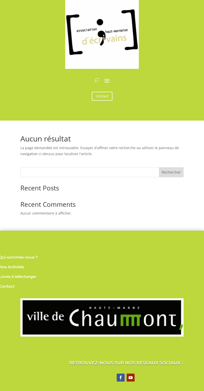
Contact (102, 96)
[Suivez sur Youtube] (131, 378)
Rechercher (171, 172)
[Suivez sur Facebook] (121, 378)
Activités (16, 266)
